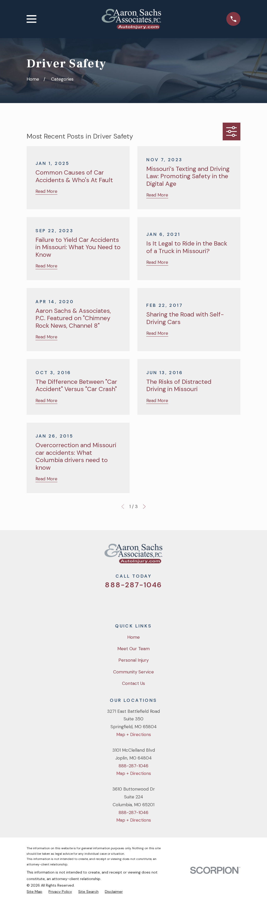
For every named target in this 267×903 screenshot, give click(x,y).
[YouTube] (140, 603)
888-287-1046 (133, 584)
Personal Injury (133, 660)
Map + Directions (133, 734)
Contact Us (133, 683)
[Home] (131, 19)
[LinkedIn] (154, 603)
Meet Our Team (133, 648)
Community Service (133, 672)
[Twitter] (112, 603)
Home (133, 637)
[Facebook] (126, 603)
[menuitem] (34, 891)
